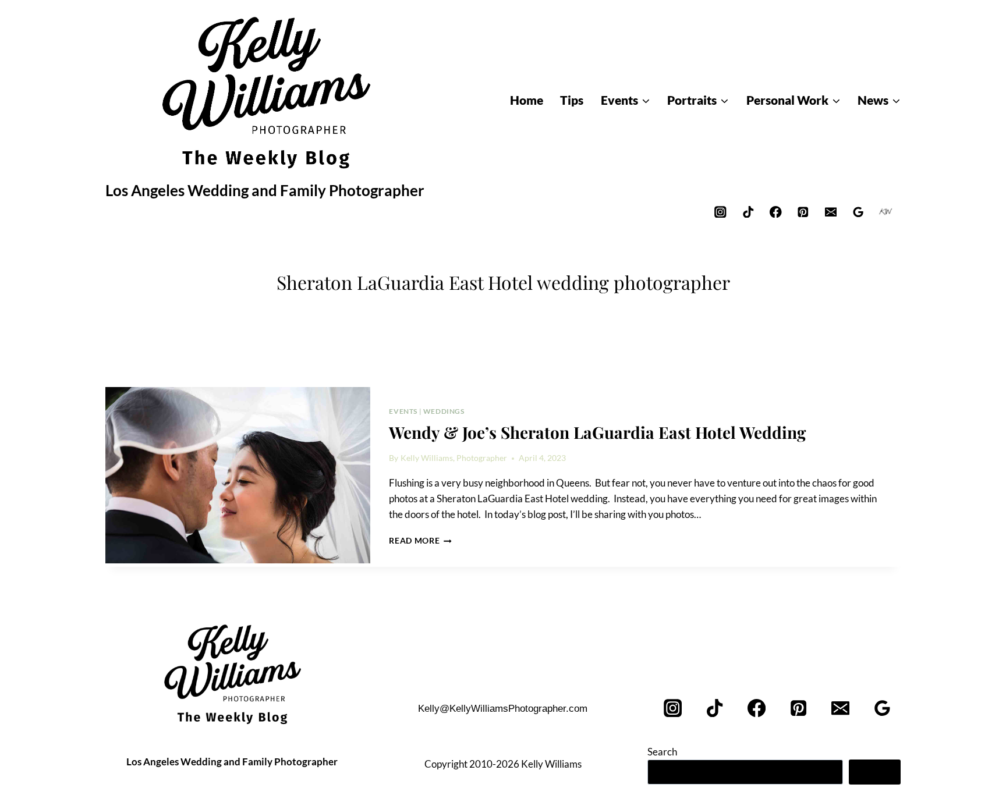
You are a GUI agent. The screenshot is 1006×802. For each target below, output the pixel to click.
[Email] (830, 211)
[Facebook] (776, 211)
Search (662, 752)
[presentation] (237, 475)
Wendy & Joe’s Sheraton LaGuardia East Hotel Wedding (597, 432)
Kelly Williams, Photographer (454, 458)
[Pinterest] (803, 211)
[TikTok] (748, 211)
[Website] (886, 211)
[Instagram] (720, 211)
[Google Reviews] (858, 211)
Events (403, 411)
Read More (420, 540)
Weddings (444, 411)
